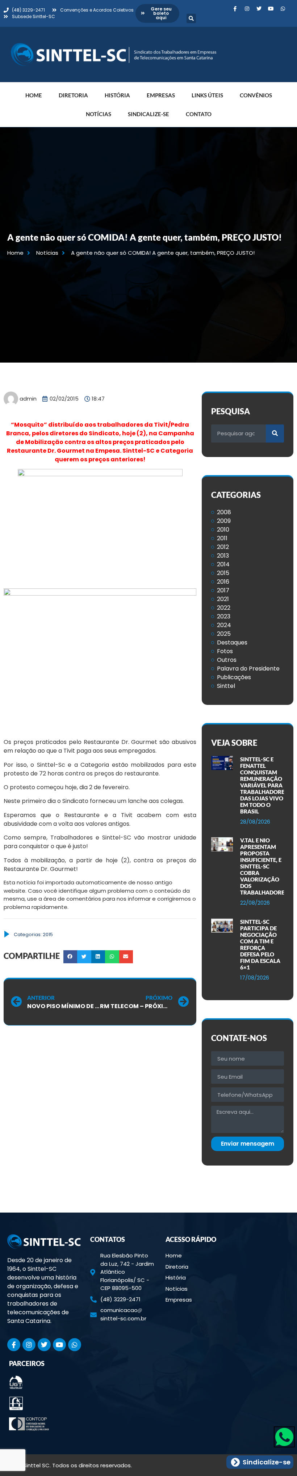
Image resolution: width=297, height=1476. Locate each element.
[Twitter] (259, 9)
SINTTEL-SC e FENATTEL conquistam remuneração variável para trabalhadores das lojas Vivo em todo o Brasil (263, 785)
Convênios (256, 95)
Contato (199, 114)
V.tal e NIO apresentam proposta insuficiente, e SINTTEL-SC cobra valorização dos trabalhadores (263, 866)
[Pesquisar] (275, 433)
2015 (48, 934)
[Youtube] (271, 9)
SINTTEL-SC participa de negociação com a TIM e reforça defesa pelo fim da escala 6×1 (260, 944)
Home (33, 95)
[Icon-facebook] (235, 9)
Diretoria (73, 95)
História (117, 95)
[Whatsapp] (283, 9)
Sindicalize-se (148, 114)
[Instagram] (247, 9)
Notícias (98, 114)
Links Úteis (207, 95)
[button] (191, 18)
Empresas (161, 95)
